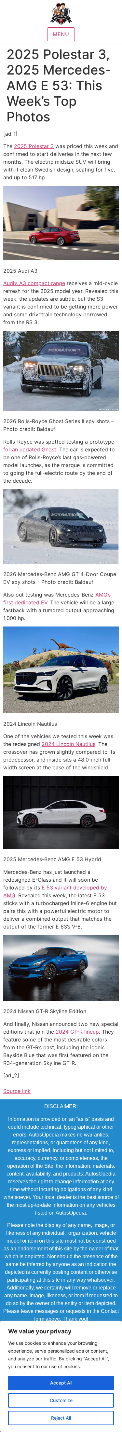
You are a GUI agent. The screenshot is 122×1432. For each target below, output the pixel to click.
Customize (61, 1400)
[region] (61, 1376)
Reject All (61, 1418)
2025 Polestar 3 (34, 146)
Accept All (61, 1382)
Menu (61, 34)
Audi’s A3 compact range (34, 283)
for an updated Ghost (29, 449)
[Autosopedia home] (61, 14)
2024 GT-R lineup (77, 1031)
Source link (17, 1091)
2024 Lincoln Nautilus (68, 744)
